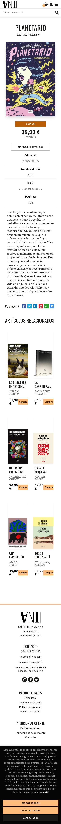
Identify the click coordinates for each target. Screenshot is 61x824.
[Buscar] (57, 12)
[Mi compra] (46, 4)
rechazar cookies (30, 810)
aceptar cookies (31, 803)
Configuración (30, 818)
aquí (46, 792)
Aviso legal (30, 698)
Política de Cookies (30, 711)
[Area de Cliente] (51, 4)
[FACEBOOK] (30, 679)
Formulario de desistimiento (30, 733)
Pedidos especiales (30, 728)
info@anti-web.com (30, 657)
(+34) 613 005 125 (30, 651)
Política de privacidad (30, 707)
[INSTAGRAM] (24, 679)
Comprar (23, 401)
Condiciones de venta (30, 702)
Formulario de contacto (30, 662)
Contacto (30, 737)
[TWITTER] (36, 679)
